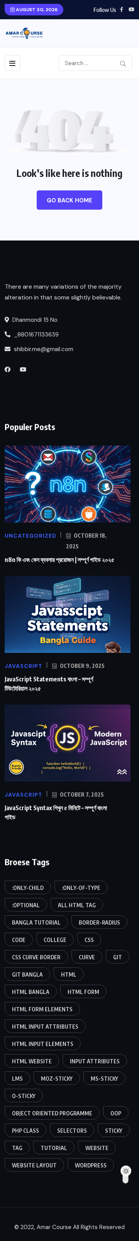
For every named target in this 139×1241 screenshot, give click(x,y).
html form (83, 992)
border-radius (99, 922)
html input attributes (45, 1026)
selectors (72, 1130)
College (55, 940)
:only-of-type (81, 888)
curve (87, 957)
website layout (34, 1165)
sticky (113, 1130)
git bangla (27, 974)
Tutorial (54, 1148)
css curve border (36, 957)
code (18, 940)
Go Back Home (69, 200)
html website (32, 1061)
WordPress (91, 1165)
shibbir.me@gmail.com (43, 349)
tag (17, 1148)
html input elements (42, 1044)
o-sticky (24, 1096)
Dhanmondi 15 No (34, 320)
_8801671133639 (35, 334)
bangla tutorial (36, 922)
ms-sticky (104, 1078)
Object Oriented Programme (52, 1113)
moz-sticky (57, 1078)
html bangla (30, 992)
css (89, 940)
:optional (26, 905)
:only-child (28, 888)
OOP (115, 1113)
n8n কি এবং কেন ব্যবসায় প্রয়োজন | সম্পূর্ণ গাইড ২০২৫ (59, 559)
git (117, 957)
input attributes (95, 1061)
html (68, 974)
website (96, 1148)
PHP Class (25, 1130)
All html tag (77, 905)
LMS (17, 1078)
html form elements (42, 1009)
